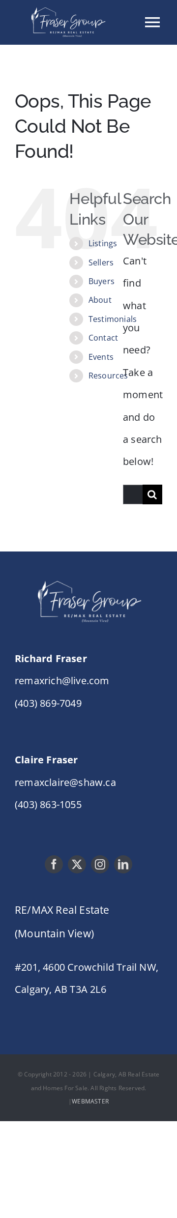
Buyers (101, 281)
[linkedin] (123, 864)
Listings (103, 243)
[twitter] (77, 864)
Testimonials (112, 319)
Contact (103, 337)
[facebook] (54, 864)
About (100, 299)
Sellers (101, 262)
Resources (108, 375)
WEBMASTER (90, 1101)
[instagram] (100, 864)
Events (101, 356)
